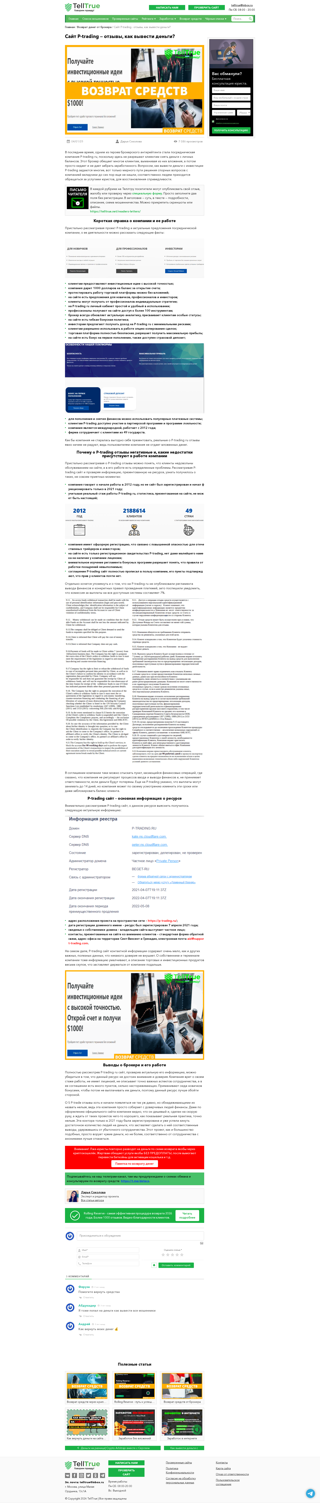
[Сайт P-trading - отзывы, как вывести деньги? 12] (134, 682)
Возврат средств (191, 18)
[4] (177, 1254)
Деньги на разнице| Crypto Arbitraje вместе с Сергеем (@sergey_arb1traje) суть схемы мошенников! (115, 1448)
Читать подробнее (187, 1215)
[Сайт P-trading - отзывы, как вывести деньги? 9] (134, 258)
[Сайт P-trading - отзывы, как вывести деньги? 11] (134, 521)
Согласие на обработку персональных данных (181, 1480)
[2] (168, 1254)
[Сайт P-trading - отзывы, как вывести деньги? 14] (134, 1015)
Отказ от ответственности (232, 1474)
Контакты (222, 1462)
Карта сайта (223, 1468)
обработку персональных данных (227, 123)
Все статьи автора (92, 1200)
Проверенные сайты (125, 18)
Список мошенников (95, 18)
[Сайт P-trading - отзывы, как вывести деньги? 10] (134, 378)
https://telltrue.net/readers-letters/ (115, 211)
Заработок (166, 18)
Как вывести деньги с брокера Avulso (184, 1448)
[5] (182, 1254)
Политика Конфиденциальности (180, 1470)
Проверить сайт (206, 7)
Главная (73, 18)
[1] (163, 1254)
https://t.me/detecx (135, 1181)
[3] (172, 1254)
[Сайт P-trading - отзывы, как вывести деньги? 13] (134, 865)
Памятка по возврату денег (134, 1163)
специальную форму (147, 193)
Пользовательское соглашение (228, 1482)
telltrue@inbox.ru (242, 5)
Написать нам (167, 7)
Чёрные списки (214, 18)
